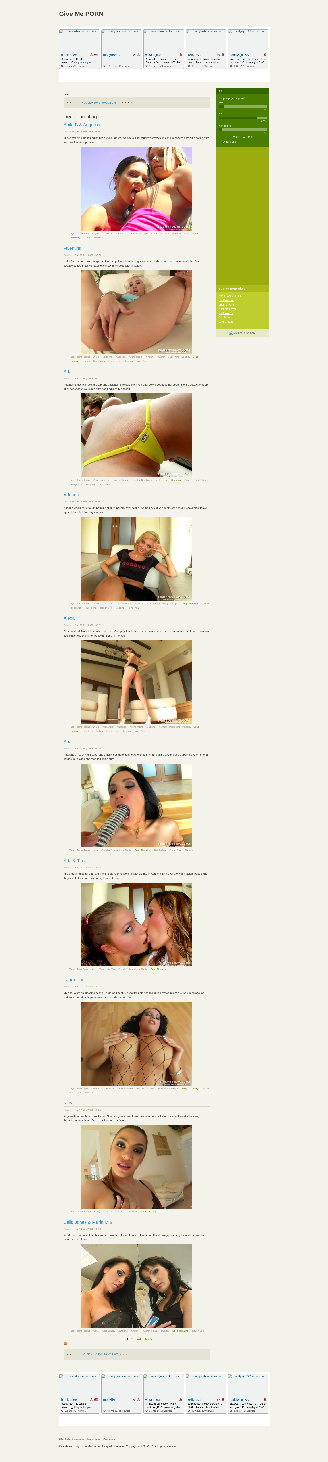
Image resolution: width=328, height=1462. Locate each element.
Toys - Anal (141, 361)
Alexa (96, 357)
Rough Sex (114, 361)
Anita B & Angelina (82, 124)
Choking (150, 357)
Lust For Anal (227, 304)
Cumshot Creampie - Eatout (143, 233)
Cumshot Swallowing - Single (146, 480)
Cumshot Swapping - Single (132, 969)
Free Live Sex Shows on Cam (99, 102)
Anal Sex (120, 233)
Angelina (96, 233)
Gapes (86, 361)
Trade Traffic (93, 1439)
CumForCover (84, 1211)
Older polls (229, 141)
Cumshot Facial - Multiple (124, 1211)
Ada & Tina (74, 860)
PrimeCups (82, 969)
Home (67, 94)
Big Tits (111, 969)
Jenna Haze (226, 321)
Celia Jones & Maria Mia (88, 1222)
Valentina (72, 248)
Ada (67, 371)
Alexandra (108, 727)
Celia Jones (108, 1331)
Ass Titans (225, 317)
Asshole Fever (227, 309)
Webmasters (109, 1439)
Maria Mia (123, 1331)
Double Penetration (93, 237)
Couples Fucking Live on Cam (99, 1354)
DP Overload (226, 300)
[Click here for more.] (242, 333)
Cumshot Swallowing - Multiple (173, 357)
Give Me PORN (81, 13)
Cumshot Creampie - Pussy (175, 233)
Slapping (128, 361)
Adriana (71, 494)
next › (139, 1339)
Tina (101, 969)
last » (148, 1339)
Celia (96, 1331)
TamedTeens (83, 357)
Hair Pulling (99, 361)
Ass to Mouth (136, 357)
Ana (67, 741)
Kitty (68, 1102)
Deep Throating (173, 480)
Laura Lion (74, 979)
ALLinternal (83, 233)
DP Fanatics (226, 313)
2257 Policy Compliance (71, 1439)
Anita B (108, 233)
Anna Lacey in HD (230, 296)
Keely (97, 1211)
